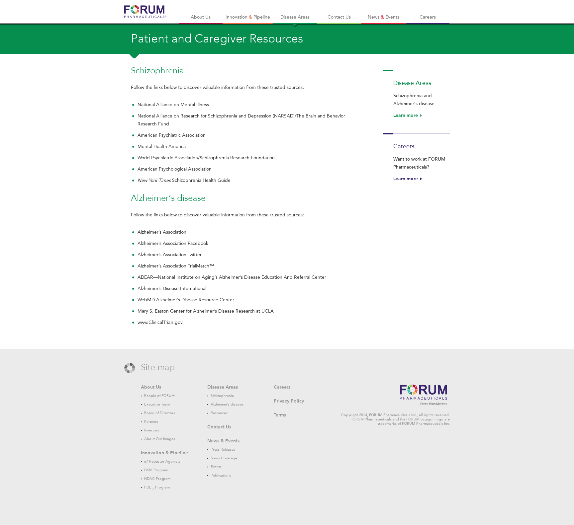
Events (216, 467)
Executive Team (157, 404)
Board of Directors (159, 413)
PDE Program (157, 487)
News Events (383, 17)
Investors (151, 430)
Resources (219, 413)
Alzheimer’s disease (227, 404)
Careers (428, 17)
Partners (151, 421)
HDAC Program (157, 479)
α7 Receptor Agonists (162, 461)
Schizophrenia (222, 396)
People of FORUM (159, 396)
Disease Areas (295, 17)
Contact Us (339, 17)
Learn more (405, 115)
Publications (221, 475)
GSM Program (156, 470)
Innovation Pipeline (248, 17)
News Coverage (224, 458)
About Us (201, 17)
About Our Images (159, 439)
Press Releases (223, 449)
